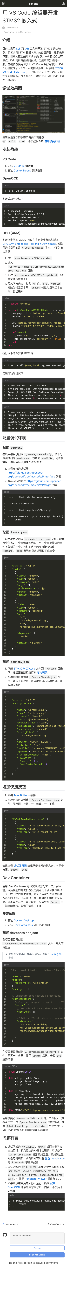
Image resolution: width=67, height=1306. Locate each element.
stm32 (19, 32)
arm (7, 32)
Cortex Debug (22, 170)
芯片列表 (42, 672)
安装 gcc (56, 954)
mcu (12, 32)
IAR (27, 48)
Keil (18, 48)
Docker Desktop (24, 920)
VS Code (19, 166)
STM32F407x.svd (24, 668)
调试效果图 (20, 865)
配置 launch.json (55, 1158)
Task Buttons (22, 795)
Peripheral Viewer (36, 1178)
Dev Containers (23, 925)
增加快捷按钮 (52, 141)
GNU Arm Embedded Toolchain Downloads (29, 243)
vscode (27, 32)
